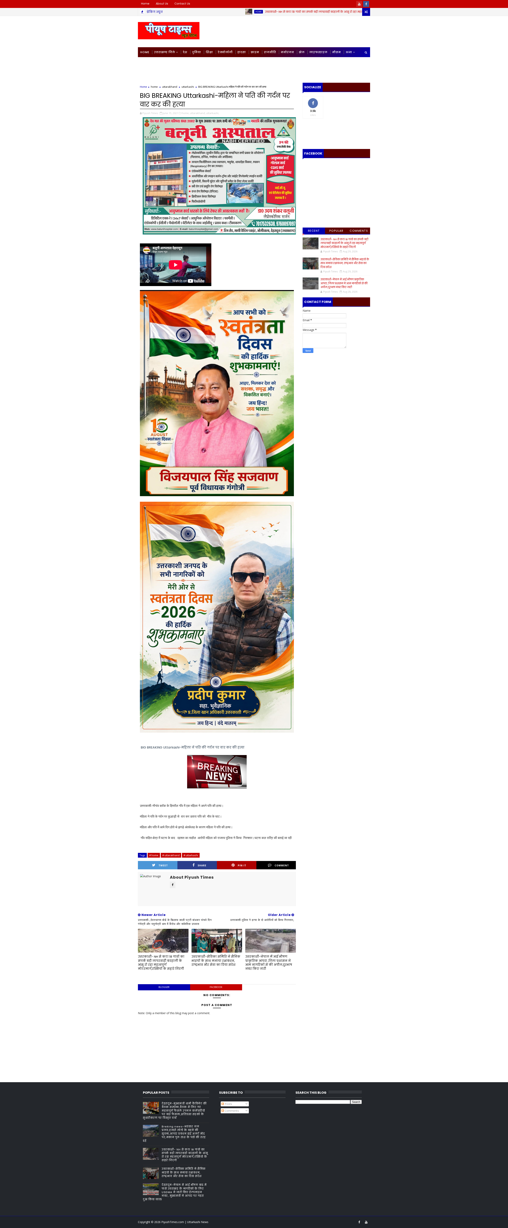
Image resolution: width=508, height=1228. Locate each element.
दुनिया (196, 52)
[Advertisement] (297, 31)
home (199, 11)
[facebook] (366, 4)
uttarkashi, (212, 113)
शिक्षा (209, 52)
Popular (336, 231)
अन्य (349, 52)
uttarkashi (188, 86)
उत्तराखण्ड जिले (164, 52)
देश (185, 52)
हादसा (241, 52)
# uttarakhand (171, 855)
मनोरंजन (287, 52)
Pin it (242, 865)
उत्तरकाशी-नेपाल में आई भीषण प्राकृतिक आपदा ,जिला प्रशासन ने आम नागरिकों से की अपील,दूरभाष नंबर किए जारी (268, 962)
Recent (314, 231)
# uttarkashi (191, 855)
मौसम (336, 52)
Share (202, 865)
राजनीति (270, 52)
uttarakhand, (198, 113)
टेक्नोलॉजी (225, 52)
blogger (164, 987)
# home (153, 855)
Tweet (163, 865)
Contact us (182, 4)
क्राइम (255, 52)
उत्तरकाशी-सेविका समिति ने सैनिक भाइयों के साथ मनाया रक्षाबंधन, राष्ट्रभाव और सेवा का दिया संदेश (215, 960)
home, (185, 113)
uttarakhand (169, 86)
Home (145, 4)
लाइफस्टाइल (318, 52)
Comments (359, 231)
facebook (216, 987)
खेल (302, 52)
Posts (228, 1104)
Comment (282, 865)
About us (162, 4)
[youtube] (359, 4)
